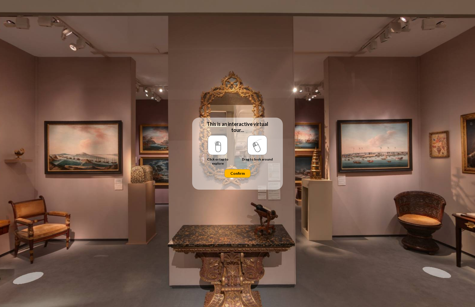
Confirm (237, 173)
